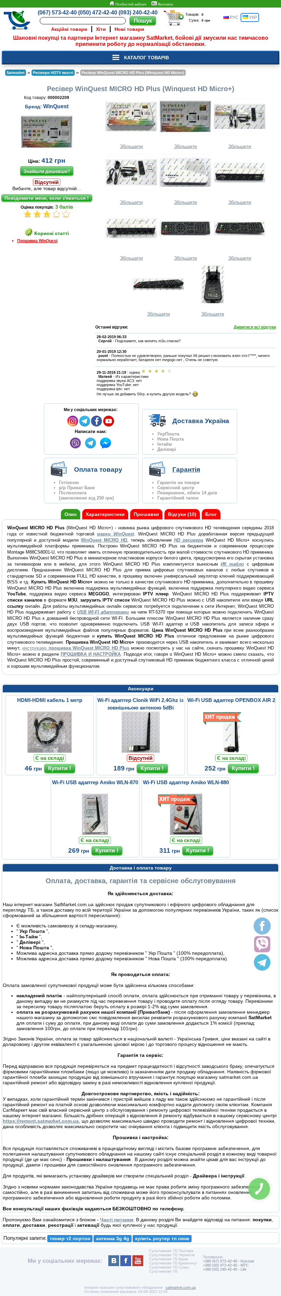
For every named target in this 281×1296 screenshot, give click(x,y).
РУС (234, 17)
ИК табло (232, 564)
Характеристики (105, 514)
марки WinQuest (115, 533)
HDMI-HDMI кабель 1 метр (49, 700)
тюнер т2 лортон (70, 1238)
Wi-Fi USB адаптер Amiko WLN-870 (95, 782)
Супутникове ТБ (163, 1271)
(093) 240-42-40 (138, 12)
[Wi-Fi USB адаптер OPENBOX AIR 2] (231, 751)
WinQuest (56, 106)
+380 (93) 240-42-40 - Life (224, 1269)
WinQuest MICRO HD (104, 540)
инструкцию (75, 648)
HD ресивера (188, 540)
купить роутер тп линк (162, 1238)
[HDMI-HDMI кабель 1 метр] (49, 751)
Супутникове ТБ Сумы (169, 1267)
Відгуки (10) (182, 514)
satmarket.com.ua (181, 1287)
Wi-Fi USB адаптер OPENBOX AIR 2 (231, 700)
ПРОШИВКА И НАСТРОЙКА (91, 654)
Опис (70, 514)
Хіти (101, 29)
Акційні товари (69, 29)
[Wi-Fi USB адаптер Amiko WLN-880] (186, 833)
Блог (211, 514)
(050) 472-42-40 (97, 12)
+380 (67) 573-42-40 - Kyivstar (228, 1261)
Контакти (165, 4)
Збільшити (131, 146)
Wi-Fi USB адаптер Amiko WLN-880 (186, 782)
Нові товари (129, 29)
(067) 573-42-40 (57, 12)
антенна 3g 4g (112, 1238)
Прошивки (146, 514)
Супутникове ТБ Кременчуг (173, 1263)
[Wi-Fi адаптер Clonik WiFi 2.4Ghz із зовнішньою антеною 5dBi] (140, 751)
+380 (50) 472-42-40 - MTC (226, 1265)
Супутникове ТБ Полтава (171, 1251)
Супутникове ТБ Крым (168, 1259)
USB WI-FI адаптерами (103, 612)
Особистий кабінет (130, 4)
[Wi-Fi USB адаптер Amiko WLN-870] (95, 833)
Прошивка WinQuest (37, 240)
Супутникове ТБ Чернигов (172, 1255)
